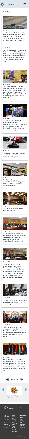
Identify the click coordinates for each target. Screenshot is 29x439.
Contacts (22, 417)
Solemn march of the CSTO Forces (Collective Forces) (14, 421)
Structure (6, 427)
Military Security (14, 416)
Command (6, 422)
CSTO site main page (22, 426)
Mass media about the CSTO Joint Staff (22, 422)
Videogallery (23, 415)
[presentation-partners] (3, 389)
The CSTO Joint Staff (6, 416)
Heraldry (14, 429)
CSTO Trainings (14, 427)
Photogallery (15, 431)
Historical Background (7, 425)
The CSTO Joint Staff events (6, 420)
